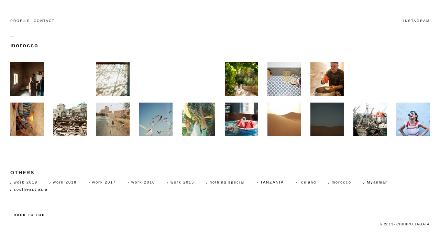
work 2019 (25, 182)
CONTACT (44, 21)
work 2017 (104, 182)
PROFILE (18, 21)
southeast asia (31, 189)
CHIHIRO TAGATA (220, 21)
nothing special (227, 182)
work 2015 (182, 182)
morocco (341, 182)
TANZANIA (272, 182)
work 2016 (143, 182)
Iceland (307, 182)
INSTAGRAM (416, 21)
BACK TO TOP (29, 215)
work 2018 (65, 182)
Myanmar (377, 182)
